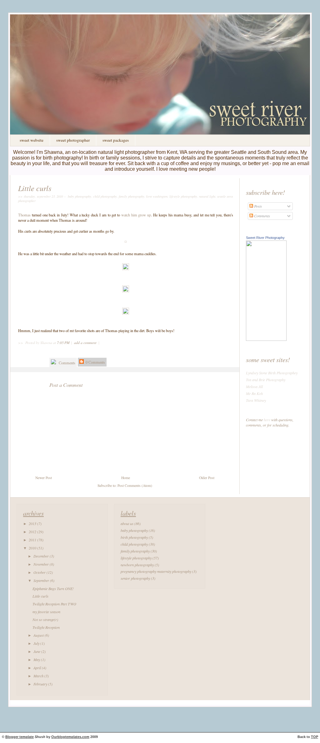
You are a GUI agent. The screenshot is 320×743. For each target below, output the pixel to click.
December (41, 556)
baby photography (79, 196)
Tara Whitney (256, 400)
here (267, 419)
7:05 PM (63, 342)
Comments (66, 362)
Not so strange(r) (45, 619)
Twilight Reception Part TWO (54, 603)
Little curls (34, 188)
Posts (257, 206)
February (40, 683)
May (37, 659)
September (41, 580)
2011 (33, 539)
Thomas (25, 214)
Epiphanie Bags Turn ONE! (53, 588)
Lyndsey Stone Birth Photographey (272, 372)
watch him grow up (136, 214)
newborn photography (137, 564)
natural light (207, 196)
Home (125, 477)
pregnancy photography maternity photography (156, 571)
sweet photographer (73, 140)
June (37, 651)
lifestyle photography (183, 196)
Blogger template (19, 737)
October (40, 572)
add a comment (85, 342)
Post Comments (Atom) (135, 485)
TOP (314, 737)
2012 (33, 531)
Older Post (206, 477)
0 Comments (95, 362)
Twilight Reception (46, 627)
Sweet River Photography (265, 238)
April (37, 667)
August (39, 635)
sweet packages (115, 140)
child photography (105, 196)
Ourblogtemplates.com (70, 737)
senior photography (135, 578)
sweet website (31, 140)
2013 (33, 523)
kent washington (157, 196)
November (41, 564)
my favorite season (46, 611)
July (36, 643)
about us (127, 523)
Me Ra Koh (254, 393)
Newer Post (43, 477)
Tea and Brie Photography (265, 379)
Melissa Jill (254, 386)
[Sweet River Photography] (266, 339)
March (38, 675)
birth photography (134, 537)
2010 (33, 547)
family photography (131, 196)
